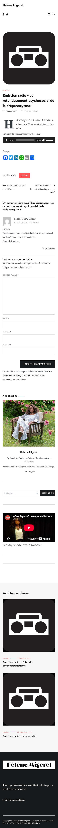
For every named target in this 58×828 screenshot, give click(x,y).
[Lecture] (6, 140)
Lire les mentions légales (15, 799)
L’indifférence (14, 187)
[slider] (50, 139)
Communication (9, 111)
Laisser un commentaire (38, 364)
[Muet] (43, 140)
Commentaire (10, 275)
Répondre (50, 248)
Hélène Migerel (13, 5)
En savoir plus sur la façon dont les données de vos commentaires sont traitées (27, 375)
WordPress (36, 823)
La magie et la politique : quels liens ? (42, 188)
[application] (29, 140)
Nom (6, 318)
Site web (7, 345)
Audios (6, 90)
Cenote (5, 823)
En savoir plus (29, 471)
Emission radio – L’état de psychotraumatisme (17, 664)
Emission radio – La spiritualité (20, 736)
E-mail (7, 331)
